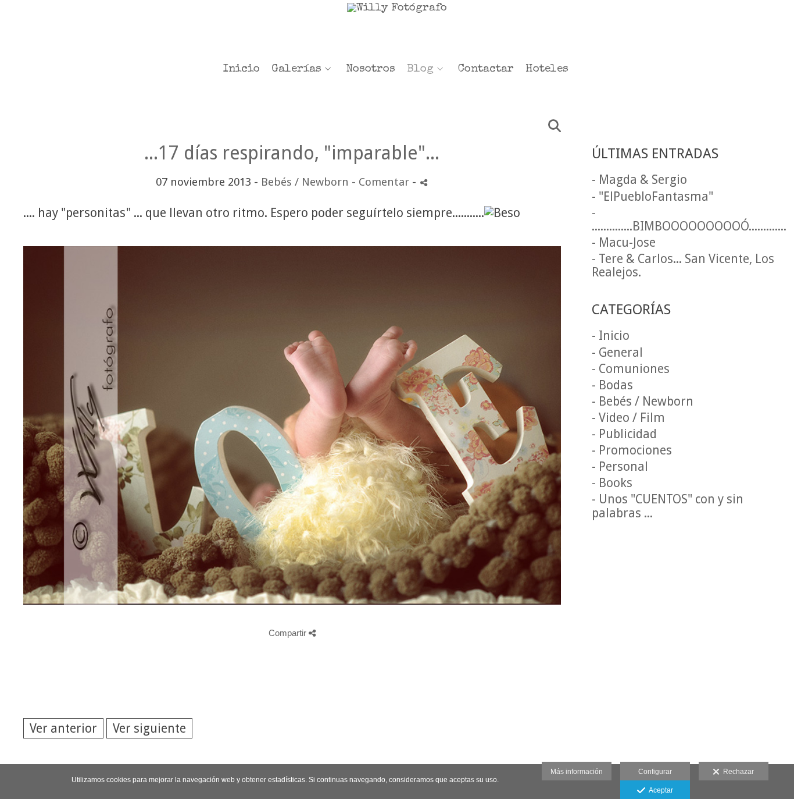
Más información (576, 772)
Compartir (289, 633)
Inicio (241, 69)
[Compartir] (423, 182)
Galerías (296, 69)
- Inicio (611, 335)
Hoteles (546, 69)
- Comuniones (631, 368)
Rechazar (737, 772)
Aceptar (659, 790)
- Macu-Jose (624, 242)
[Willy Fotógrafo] (397, 27)
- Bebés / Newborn (642, 401)
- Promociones (632, 450)
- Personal (620, 466)
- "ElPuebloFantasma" (652, 196)
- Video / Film (628, 417)
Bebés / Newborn (305, 182)
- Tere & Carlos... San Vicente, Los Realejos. (683, 265)
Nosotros (370, 69)
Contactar (486, 69)
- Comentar (382, 182)
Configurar (655, 772)
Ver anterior (63, 728)
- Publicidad (624, 434)
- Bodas (612, 385)
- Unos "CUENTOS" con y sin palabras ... (667, 506)
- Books (612, 482)
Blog (420, 69)
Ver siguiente (149, 728)
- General (617, 352)
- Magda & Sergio (639, 179)
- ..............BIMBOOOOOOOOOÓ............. (689, 219)
